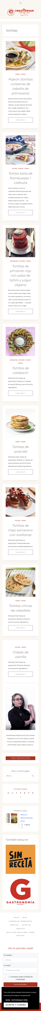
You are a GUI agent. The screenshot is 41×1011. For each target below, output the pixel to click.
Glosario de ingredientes (20, 921)
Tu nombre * (8, 955)
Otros (17, 74)
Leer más (20, 120)
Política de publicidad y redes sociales (20, 934)
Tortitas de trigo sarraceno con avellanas (20, 530)
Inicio (16, 917)
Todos (23, 74)
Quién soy (26, 925)
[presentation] (20, 55)
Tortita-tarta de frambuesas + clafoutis (20, 178)
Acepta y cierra (16, 1005)
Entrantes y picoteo (17, 261)
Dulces (14, 168)
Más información (17, 1000)
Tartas (20, 168)
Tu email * (7, 965)
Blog (25, 917)
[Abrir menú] (20, 2)
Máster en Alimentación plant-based (27, 818)
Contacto (20, 928)
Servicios (14, 925)
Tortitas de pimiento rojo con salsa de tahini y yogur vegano (20, 275)
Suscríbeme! (20, 984)
